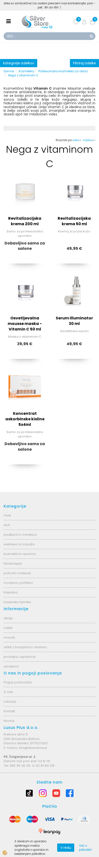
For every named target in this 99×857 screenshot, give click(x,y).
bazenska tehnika (17, 602)
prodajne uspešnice (20, 656)
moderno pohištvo (18, 582)
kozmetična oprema (20, 554)
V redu (65, 847)
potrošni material (17, 573)
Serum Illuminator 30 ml (74, 320)
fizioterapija (13, 563)
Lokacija (10, 701)
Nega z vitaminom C (23, 75)
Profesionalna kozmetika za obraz (63, 71)
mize (7, 515)
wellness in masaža (19, 544)
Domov (9, 71)
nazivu (88, 140)
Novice (9, 721)
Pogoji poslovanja (18, 682)
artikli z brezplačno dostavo (25, 647)
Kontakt (9, 711)
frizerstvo (11, 592)
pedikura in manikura (20, 534)
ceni (76, 140)
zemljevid (11, 666)
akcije (8, 618)
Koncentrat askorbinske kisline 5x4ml (24, 419)
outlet (8, 628)
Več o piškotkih (85, 848)
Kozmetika (26, 71)
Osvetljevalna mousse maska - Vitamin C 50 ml (25, 323)
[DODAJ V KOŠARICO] (74, 215)
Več (24, 203)
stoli (7, 525)
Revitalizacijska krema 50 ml (74, 221)
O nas (8, 692)
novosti (9, 637)
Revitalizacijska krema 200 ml (24, 221)
